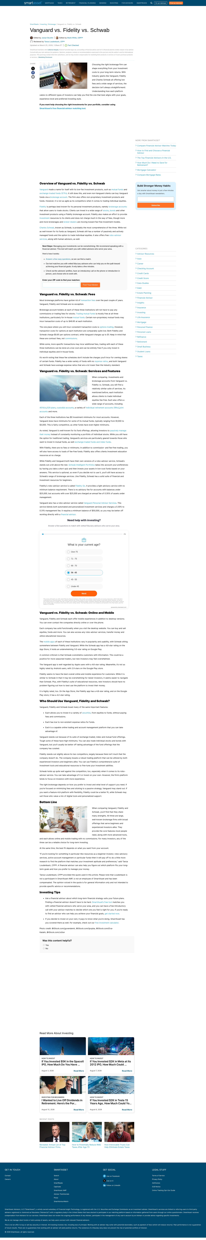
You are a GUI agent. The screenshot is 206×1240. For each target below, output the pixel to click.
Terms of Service (158, 1175)
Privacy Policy (157, 1179)
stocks (106, 210)
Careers (8, 1179)
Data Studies (143, 283)
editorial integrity (53, 50)
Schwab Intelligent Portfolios (82, 465)
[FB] (33, 72)
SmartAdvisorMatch (61, 1201)
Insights (140, 302)
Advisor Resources (145, 254)
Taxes (60, 3)
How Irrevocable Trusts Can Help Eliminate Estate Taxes (117, 1145)
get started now (112, 913)
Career (140, 263)
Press (56, 1198)
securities (86, 713)
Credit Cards (143, 273)
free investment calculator (106, 923)
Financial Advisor (145, 298)
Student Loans (143, 351)
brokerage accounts (118, 206)
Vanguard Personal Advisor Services (100, 503)
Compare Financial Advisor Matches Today (156, 145)
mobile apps (49, 641)
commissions (71, 338)
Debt (139, 288)
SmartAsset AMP (60, 1190)
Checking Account (145, 268)
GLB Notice (156, 1187)
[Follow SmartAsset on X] (104, 1180)
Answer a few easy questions (58, 259)
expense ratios (101, 361)
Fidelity (43, 206)
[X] (33, 68)
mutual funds (117, 189)
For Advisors (127, 3)
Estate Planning (144, 293)
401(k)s (43, 407)
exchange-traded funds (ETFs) (53, 193)
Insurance (141, 307)
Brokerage (52, 24)
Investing (114, 3)
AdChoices (156, 1183)
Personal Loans (144, 332)
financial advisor (68, 514)
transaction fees (88, 300)
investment (44, 218)
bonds (113, 210)
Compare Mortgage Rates (149, 175)
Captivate (57, 1187)
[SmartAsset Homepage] (33, 3)
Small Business (143, 346)
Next (84, 593)
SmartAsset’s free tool (102, 902)
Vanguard (44, 189)
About (56, 1179)
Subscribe (156, 205)
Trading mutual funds (85, 313)
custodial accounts (65, 407)
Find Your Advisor (90, 285)
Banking (102, 3)
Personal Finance (144, 327)
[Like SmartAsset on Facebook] (104, 1176)
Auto (139, 258)
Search (56, 1175)
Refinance (141, 337)
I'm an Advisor (160, 3)
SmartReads (142, 3)
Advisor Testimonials (61, 1194)
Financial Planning (87, 3)
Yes (47, 945)
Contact (8, 1175)
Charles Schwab (47, 227)
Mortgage (49, 3)
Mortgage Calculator (146, 170)
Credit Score (143, 278)
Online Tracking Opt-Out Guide (163, 1190)
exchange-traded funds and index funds (93, 442)
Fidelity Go (80, 486)
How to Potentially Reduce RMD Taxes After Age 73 (86, 1145)
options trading (106, 327)
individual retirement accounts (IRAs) (102, 407)
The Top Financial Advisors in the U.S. (154, 158)
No (46, 948)
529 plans (51, 407)
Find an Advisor (176, 3)
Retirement (70, 3)
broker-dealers (70, 222)
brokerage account (58, 197)
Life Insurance (143, 317)
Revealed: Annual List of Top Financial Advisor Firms (52, 1145)
